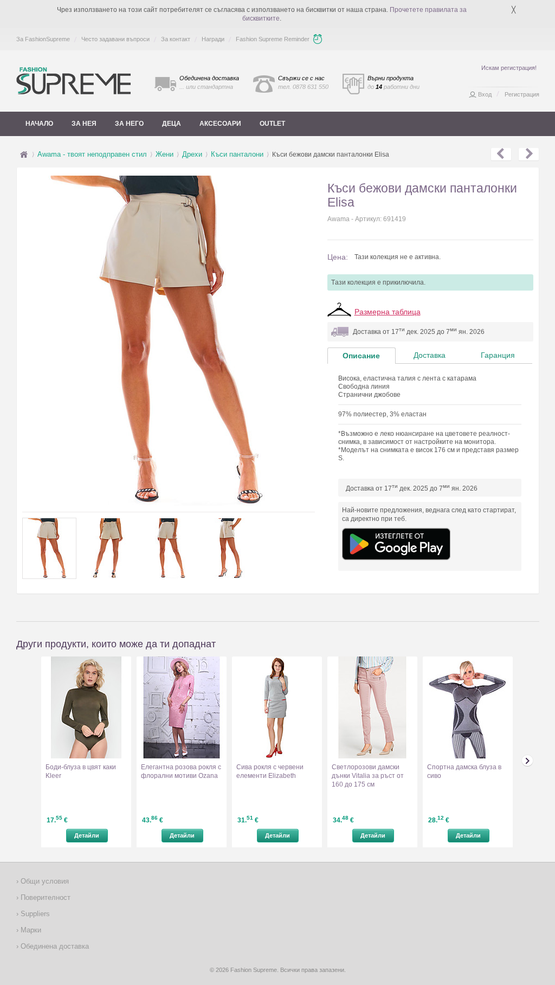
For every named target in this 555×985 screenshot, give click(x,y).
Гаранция (498, 355)
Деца (171, 123)
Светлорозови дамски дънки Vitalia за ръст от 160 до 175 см (368, 775)
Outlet (272, 123)
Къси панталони (237, 154)
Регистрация (522, 94)
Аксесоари (220, 123)
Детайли (86, 835)
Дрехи (192, 154)
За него (129, 123)
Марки (29, 930)
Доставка (430, 355)
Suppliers (34, 914)
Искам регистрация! (509, 68)
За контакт (175, 39)
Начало (39, 123)
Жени (164, 154)
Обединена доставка (53, 946)
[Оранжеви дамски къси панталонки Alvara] (528, 154)
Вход (485, 94)
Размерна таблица (387, 311)
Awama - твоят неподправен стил (92, 154)
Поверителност (44, 897)
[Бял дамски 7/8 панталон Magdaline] (501, 154)
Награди (213, 39)
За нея (84, 123)
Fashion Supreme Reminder (272, 39)
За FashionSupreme (43, 39)
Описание (361, 355)
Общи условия (43, 881)
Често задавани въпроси (115, 39)
